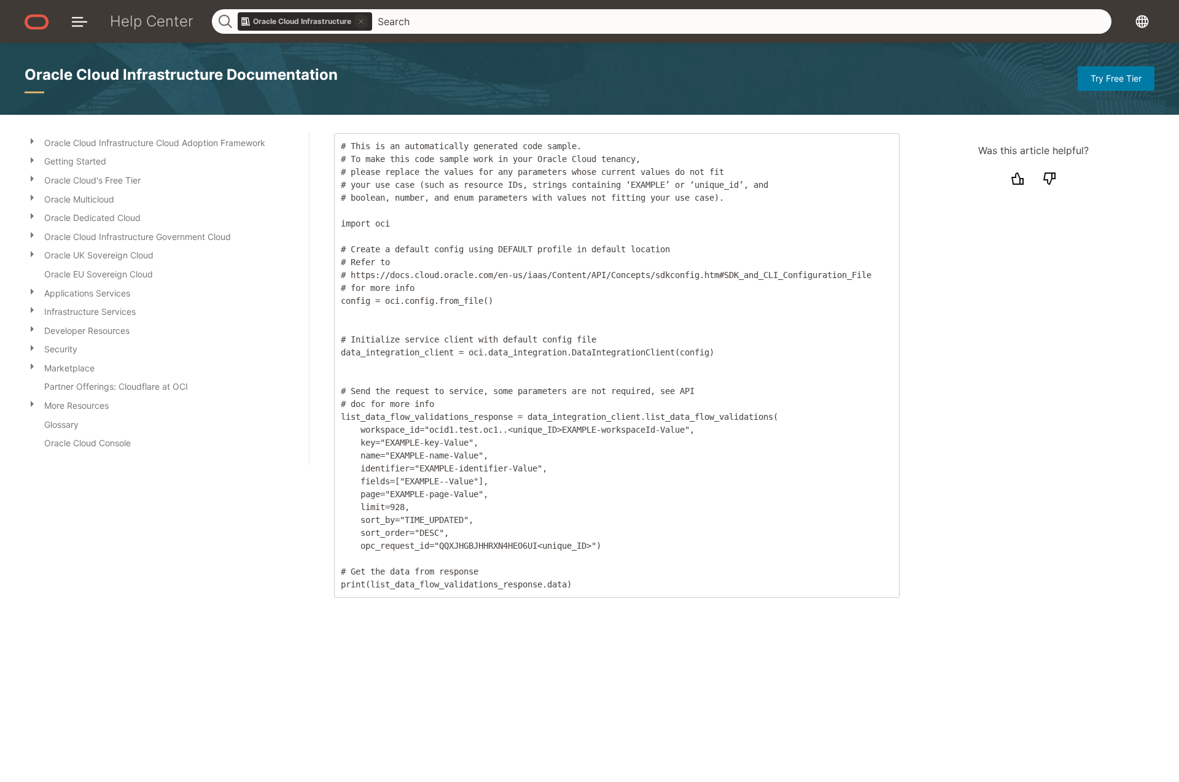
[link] (305, 21)
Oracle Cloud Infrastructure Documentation (181, 74)
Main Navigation (79, 21)
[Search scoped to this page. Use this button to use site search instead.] (361, 21)
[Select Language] (1142, 21)
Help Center (151, 21)
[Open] (32, 140)
